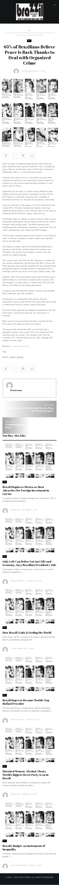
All (29, 30)
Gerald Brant (18, 649)
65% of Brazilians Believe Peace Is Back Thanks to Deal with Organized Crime (31, 34)
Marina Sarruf (17, 720)
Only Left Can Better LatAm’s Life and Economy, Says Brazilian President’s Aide (29, 563)
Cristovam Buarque (19, 865)
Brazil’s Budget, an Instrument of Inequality (23, 847)
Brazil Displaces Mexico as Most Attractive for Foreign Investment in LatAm (25, 490)
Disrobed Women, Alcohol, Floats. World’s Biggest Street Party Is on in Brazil (25, 774)
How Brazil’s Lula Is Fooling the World (26, 632)
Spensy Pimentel (18, 581)
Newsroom (29, 71)
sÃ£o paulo (16, 357)
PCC (5, 357)
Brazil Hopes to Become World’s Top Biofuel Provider (25, 702)
